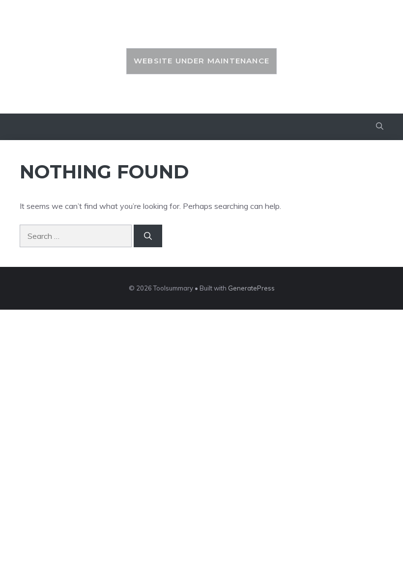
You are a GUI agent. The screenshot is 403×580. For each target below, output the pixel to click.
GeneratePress (251, 288)
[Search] (148, 236)
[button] (379, 127)
